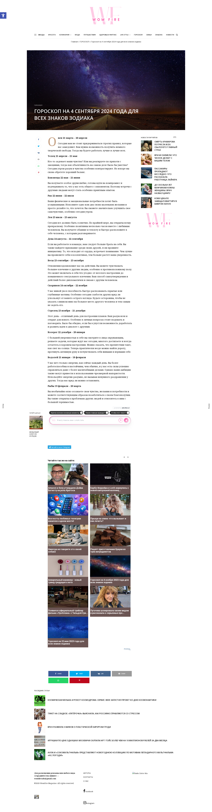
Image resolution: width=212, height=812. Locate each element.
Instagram (90, 803)
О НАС (86, 781)
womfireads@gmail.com (45, 778)
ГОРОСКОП (84, 41)
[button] (3, 15)
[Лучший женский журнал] (106, 15)
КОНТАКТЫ (88, 777)
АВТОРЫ (87, 773)
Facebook (89, 791)
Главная (74, 41)
